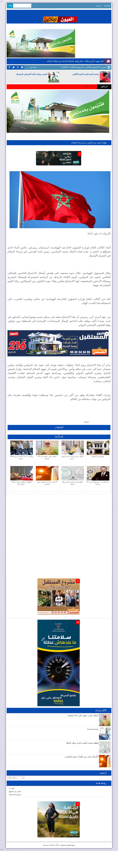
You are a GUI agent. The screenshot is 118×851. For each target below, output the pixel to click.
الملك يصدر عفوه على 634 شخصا (83, 715)
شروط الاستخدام (15, 795)
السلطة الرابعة (68, 61)
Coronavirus (92, 729)
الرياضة (50, 61)
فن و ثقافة (57, 61)
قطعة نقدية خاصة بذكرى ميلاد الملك (82, 743)
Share (86, 422)
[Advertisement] (59, 514)
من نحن (98, 6)
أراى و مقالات (89, 61)
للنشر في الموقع (15, 791)
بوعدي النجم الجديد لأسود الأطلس (85, 74)
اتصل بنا (12, 788)
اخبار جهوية (99, 61)
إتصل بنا (107, 6)
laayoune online (48, 845)
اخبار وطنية (79, 61)
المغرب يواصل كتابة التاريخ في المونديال (31, 74)
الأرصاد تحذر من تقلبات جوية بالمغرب (81, 756)
